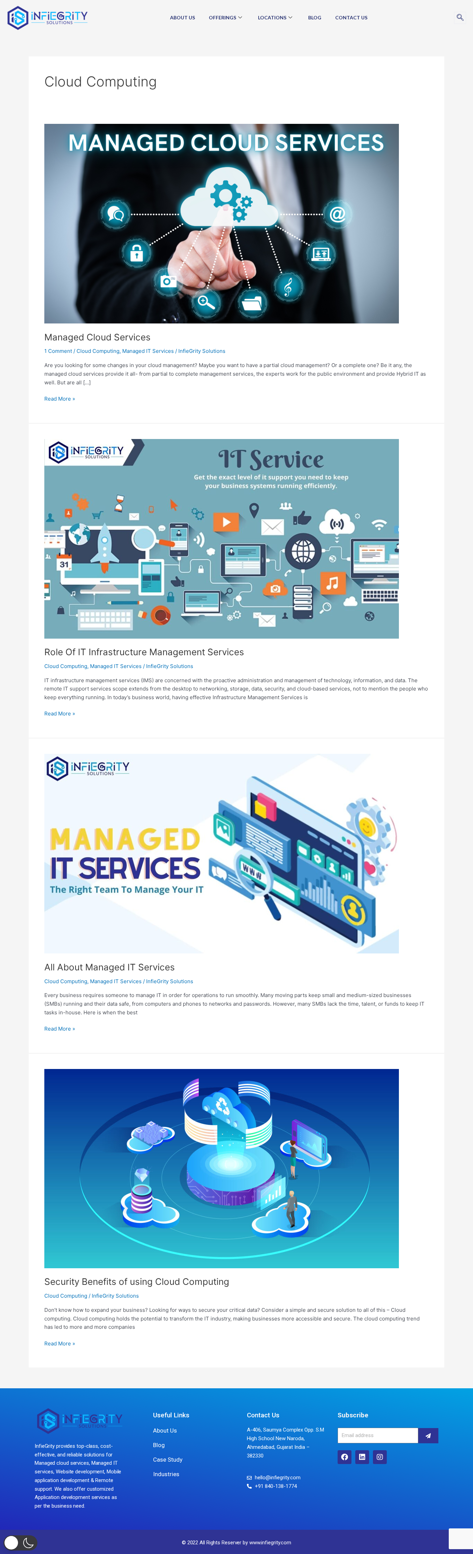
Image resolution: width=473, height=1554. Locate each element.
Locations (272, 17)
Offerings (222, 17)
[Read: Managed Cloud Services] (221, 223)
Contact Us (351, 17)
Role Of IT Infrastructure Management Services (144, 652)
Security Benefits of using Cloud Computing (136, 1281)
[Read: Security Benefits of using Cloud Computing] (221, 1168)
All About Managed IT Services (109, 967)
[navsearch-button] (460, 18)
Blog (314, 17)
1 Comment (58, 351)
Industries (166, 1474)
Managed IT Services (148, 351)
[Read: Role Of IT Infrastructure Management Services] (221, 538)
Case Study (167, 1459)
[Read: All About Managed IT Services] (221, 853)
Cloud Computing (98, 351)
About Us (182, 17)
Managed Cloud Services (97, 337)
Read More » (59, 398)
